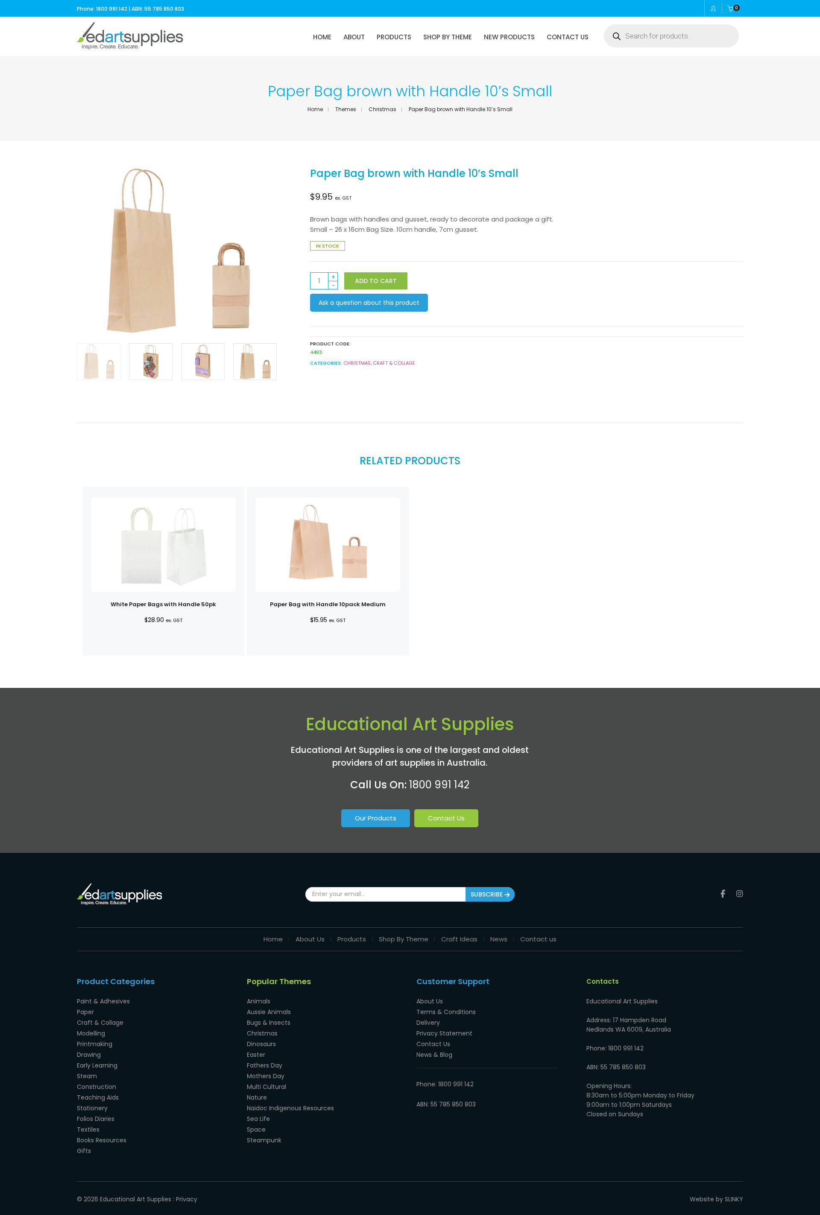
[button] (263, 250)
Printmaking (94, 1044)
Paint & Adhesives (103, 1001)
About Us (310, 939)
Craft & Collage (394, 363)
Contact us (538, 939)
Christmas (382, 109)
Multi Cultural (266, 1086)
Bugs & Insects (268, 1022)
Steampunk (264, 1140)
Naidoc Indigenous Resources (290, 1108)
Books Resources (101, 1140)
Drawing (89, 1054)
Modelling (91, 1033)
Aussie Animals (269, 1012)
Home (315, 109)
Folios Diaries (95, 1119)
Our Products (375, 818)
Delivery (428, 1022)
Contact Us (446, 818)
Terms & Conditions (446, 1012)
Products (351, 939)
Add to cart (376, 281)
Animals (258, 1001)
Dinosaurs (261, 1044)
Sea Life (258, 1119)
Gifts (84, 1151)
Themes (345, 109)
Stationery (92, 1108)
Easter (256, 1054)
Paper (85, 1012)
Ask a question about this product (369, 302)
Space (256, 1129)
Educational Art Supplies (135, 1199)
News (498, 939)
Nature (257, 1097)
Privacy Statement (444, 1033)
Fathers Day (264, 1065)
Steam (87, 1076)
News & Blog (434, 1054)
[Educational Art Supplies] (130, 46)
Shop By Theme (403, 939)
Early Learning (97, 1065)
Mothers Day (265, 1076)
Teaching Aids (98, 1097)
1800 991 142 (439, 785)
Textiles (88, 1129)
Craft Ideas (459, 939)
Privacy (186, 1199)
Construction (96, 1086)
